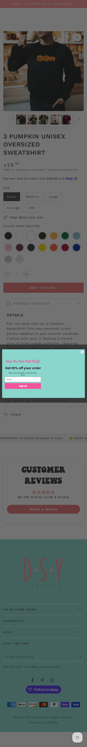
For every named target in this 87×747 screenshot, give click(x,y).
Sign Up (23, 385)
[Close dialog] (82, 352)
